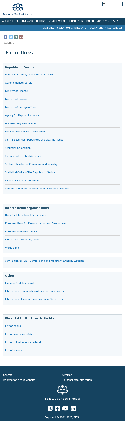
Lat (115, 4)
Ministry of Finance (16, 90)
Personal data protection (77, 379)
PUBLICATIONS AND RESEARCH (71, 28)
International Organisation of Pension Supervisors (34, 291)
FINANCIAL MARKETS (57, 21)
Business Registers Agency (20, 123)
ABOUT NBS (8, 21)
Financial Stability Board (19, 282)
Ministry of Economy (17, 99)
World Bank (12, 247)
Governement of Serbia (18, 82)
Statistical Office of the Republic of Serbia (30, 172)
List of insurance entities (19, 333)
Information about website (19, 379)
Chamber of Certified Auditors (23, 156)
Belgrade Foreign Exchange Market (25, 131)
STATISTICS (49, 28)
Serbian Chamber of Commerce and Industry (31, 164)
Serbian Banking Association (22, 180)
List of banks (13, 325)
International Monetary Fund (22, 239)
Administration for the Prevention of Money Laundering (37, 188)
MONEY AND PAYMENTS (109, 21)
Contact (7, 374)
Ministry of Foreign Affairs (20, 107)
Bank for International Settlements (25, 215)
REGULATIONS (96, 28)
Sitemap (67, 374)
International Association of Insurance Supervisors (34, 299)
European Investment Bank (21, 231)
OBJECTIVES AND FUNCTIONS (31, 21)
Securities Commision (18, 147)
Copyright (50, 417)
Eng (120, 4)
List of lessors (13, 350)
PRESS (108, 28)
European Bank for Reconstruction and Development (36, 223)
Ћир (110, 4)
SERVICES (118, 28)
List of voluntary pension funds (23, 342)
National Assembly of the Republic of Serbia (31, 74)
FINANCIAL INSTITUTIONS (82, 21)
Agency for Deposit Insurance (22, 115)
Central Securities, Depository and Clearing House (34, 139)
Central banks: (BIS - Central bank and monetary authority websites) (45, 260)
